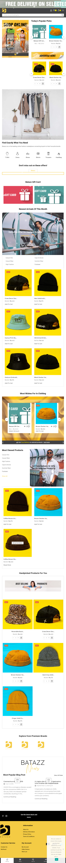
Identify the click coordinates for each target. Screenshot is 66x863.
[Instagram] (6, 816)
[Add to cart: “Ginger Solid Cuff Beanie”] (21, 724)
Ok (56, 859)
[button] (31, 37)
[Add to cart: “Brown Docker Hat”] (59, 47)
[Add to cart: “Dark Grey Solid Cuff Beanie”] (52, 681)
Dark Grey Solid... (48, 675)
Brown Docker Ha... (56, 41)
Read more (7, 565)
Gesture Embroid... (11, 377)
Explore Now (25, 235)
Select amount (14, 431)
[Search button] (62, 15)
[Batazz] (9, 745)
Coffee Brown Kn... (10, 518)
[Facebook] (3, 816)
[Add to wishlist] (28, 426)
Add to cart (9, 304)
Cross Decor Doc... (39, 77)
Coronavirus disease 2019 (13, 781)
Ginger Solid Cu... (18, 718)
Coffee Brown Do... (10, 559)
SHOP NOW (45, 442)
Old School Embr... (40, 338)
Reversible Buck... (18, 631)
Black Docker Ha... (56, 77)
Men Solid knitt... (40, 298)
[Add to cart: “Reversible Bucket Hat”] (21, 637)
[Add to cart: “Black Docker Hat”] (59, 83)
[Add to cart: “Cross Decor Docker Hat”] (43, 83)
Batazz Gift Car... (39, 41)
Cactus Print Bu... (11, 338)
